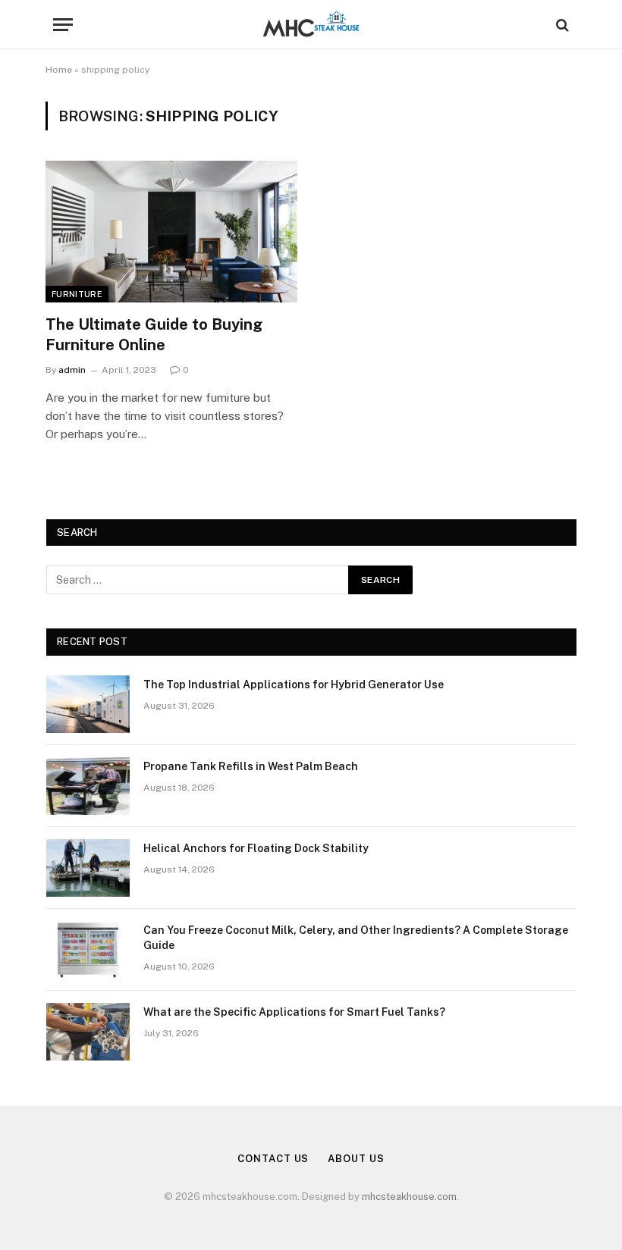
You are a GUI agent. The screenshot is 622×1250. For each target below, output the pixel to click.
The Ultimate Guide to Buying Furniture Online (154, 334)
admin (72, 370)
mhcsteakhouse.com (409, 1196)
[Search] (561, 25)
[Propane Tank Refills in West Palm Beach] (88, 786)
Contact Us (273, 1158)
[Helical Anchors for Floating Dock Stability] (88, 868)
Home (59, 69)
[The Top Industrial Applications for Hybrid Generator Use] (88, 704)
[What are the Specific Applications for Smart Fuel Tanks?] (88, 1031)
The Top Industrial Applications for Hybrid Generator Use (293, 684)
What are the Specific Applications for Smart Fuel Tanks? (294, 1012)
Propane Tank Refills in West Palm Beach (250, 766)
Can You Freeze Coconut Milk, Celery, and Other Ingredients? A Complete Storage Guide (355, 937)
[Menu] (63, 25)
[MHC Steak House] (311, 24)
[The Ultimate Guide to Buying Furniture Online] (171, 231)
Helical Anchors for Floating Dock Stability (256, 848)
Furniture (77, 294)
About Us (356, 1158)
